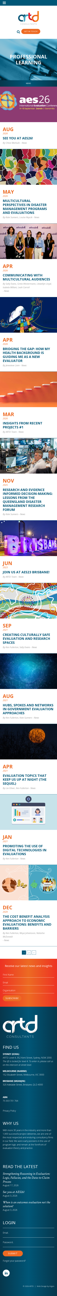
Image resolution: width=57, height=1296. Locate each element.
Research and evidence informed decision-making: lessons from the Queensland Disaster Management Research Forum (28, 499)
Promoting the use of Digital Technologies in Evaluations (24, 850)
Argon (51, 1286)
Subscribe (12, 998)
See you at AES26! (18, 138)
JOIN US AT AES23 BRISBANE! (26, 572)
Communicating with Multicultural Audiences (26, 277)
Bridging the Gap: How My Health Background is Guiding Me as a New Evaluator (26, 354)
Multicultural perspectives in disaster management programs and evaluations (25, 206)
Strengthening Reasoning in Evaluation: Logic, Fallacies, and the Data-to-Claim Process (26, 1178)
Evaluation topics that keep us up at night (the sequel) (24, 779)
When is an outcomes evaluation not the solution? (26, 1204)
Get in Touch (30, 31)
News (28, 83)
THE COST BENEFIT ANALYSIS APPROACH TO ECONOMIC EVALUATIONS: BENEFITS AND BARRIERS (27, 922)
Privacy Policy (9, 1110)
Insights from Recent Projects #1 (22, 425)
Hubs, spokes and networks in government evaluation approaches (28, 709)
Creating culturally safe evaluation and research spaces (26, 638)
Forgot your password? (14, 1260)
